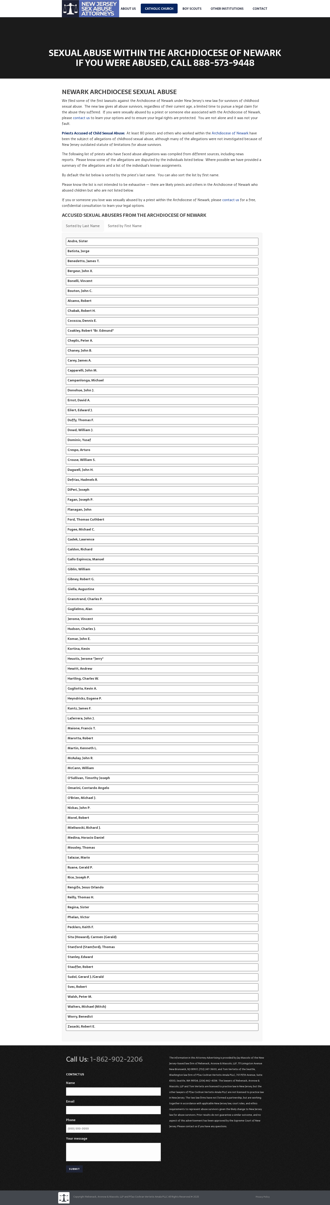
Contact (260, 8)
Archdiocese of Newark (230, 133)
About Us (128, 8)
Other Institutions (227, 8)
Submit (74, 1169)
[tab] (83, 226)
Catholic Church (159, 8)
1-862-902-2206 (116, 1059)
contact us (81, 118)
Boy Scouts (192, 8)
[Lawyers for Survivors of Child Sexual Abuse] (64, 1198)
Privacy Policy (263, 1196)
